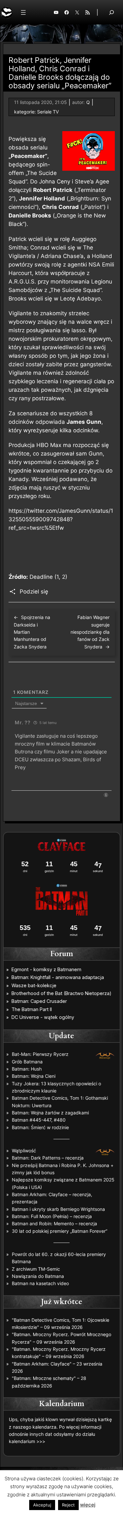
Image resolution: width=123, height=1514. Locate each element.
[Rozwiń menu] (23, 12)
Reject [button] (68, 1504)
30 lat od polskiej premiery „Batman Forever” (59, 1231)
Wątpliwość (24, 1150)
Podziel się (34, 591)
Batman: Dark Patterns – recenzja (48, 1158)
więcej (87, 1505)
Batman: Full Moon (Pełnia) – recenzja (52, 1216)
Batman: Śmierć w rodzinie (40, 1127)
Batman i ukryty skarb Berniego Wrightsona (58, 1209)
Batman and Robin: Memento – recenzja (54, 1223)
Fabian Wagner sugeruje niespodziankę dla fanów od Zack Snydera (90, 631)
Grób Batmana (27, 1061)
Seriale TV (48, 111)
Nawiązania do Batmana (38, 1276)
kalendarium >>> (27, 1441)
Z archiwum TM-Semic (36, 1269)
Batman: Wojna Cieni (33, 1076)
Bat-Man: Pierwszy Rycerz (40, 1054)
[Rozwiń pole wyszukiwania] (111, 12)
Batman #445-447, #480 (39, 1120)
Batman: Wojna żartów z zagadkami (50, 1112)
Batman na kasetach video (40, 1283)
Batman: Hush (27, 1069)
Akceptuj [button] (42, 1504)
